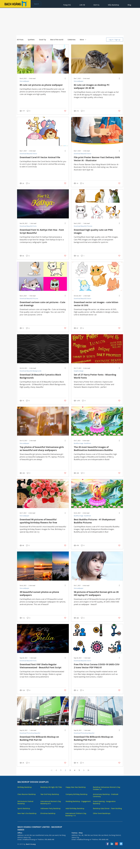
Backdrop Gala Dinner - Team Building (107, 808)
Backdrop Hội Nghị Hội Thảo (51, 787)
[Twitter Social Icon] (121, 843)
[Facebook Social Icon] (107, 843)
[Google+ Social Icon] (116, 843)
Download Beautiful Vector (28, 153)
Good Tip (42, 40)
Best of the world (56, 40)
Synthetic (31, 40)
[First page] (52, 770)
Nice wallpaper (24, 81)
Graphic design (78, 371)
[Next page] (84, 770)
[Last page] (88, 770)
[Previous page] (56, 770)
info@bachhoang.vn (29, 839)
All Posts (20, 40)
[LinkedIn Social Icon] (111, 843)
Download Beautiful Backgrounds (30, 371)
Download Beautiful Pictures (83, 226)
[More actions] (66, 78)
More (82, 40)
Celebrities (71, 40)
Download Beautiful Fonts (28, 226)
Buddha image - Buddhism (82, 443)
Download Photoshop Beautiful (30, 733)
